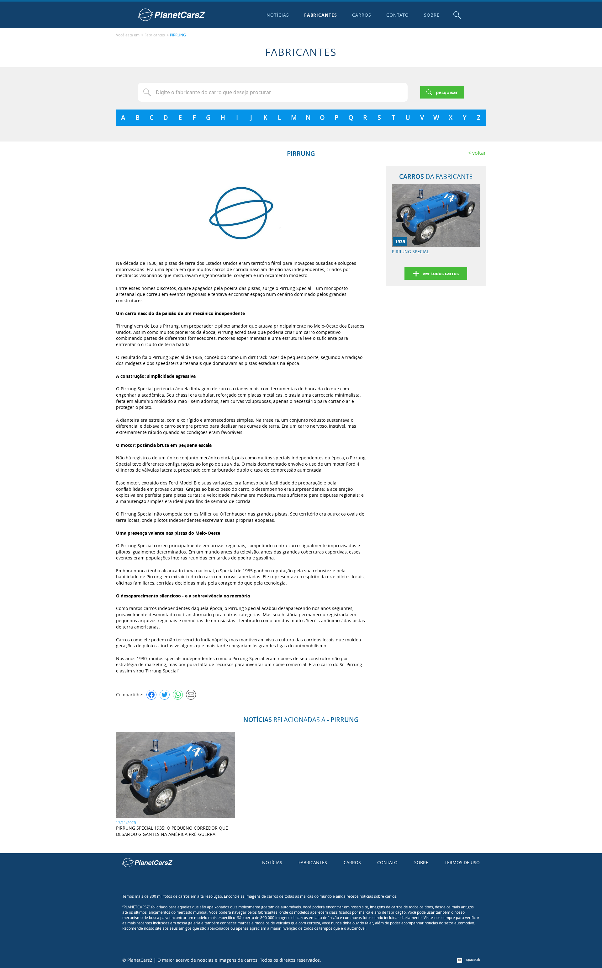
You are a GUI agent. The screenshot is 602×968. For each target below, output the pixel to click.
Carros (361, 15)
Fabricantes (320, 15)
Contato (397, 15)
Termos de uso (462, 862)
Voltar (479, 152)
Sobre (432, 15)
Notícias (278, 15)
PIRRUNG (178, 34)
